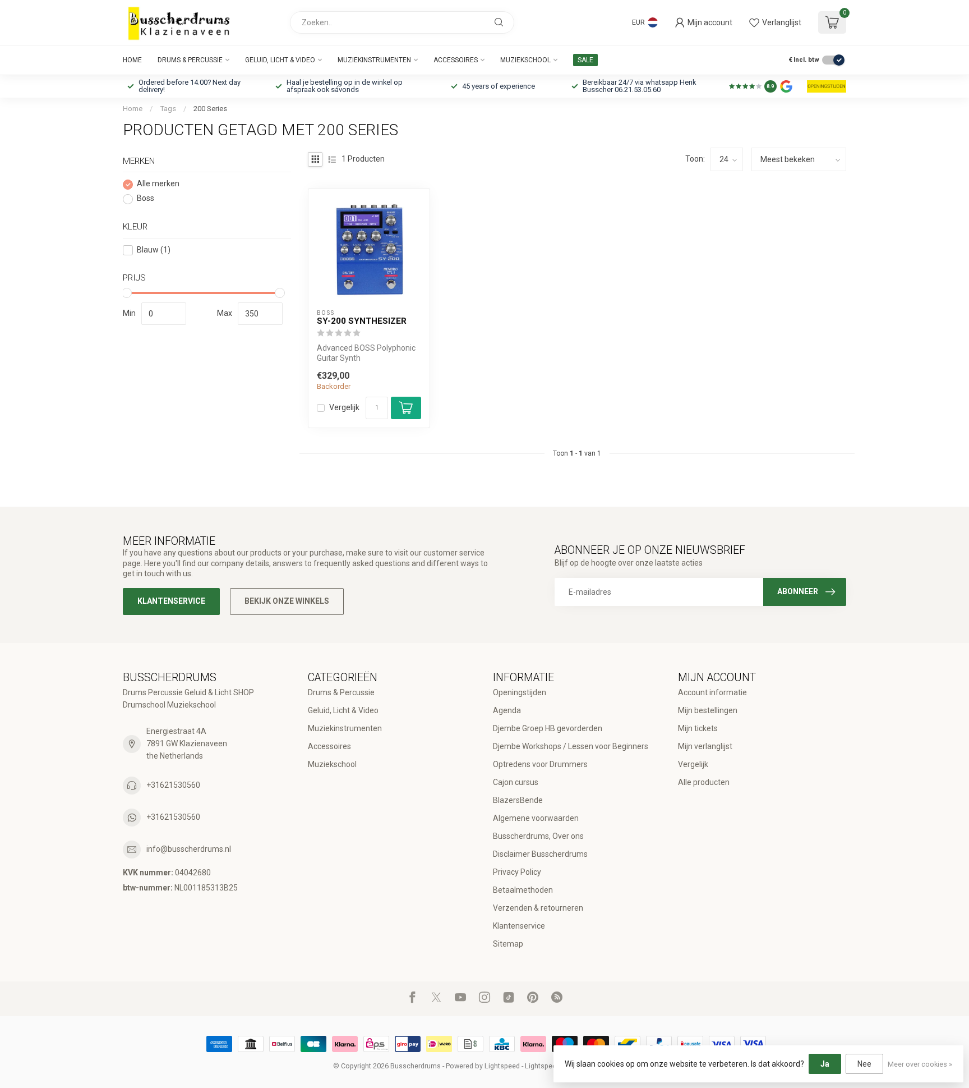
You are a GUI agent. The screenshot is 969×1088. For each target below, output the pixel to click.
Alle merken (158, 184)
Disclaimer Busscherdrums (540, 854)
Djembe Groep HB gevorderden (547, 728)
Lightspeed (502, 1066)
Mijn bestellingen (707, 710)
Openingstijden (519, 692)
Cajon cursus (515, 782)
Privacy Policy (517, 871)
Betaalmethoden (523, 889)
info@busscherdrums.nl (188, 848)
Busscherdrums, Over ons (538, 836)
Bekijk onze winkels (286, 600)
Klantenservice (171, 600)
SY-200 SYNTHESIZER (362, 321)
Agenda (507, 710)
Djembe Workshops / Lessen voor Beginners (570, 746)
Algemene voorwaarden (536, 818)
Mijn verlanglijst (705, 746)
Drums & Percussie (190, 60)
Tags (168, 108)
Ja (824, 1063)
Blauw (153, 250)
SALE (585, 60)
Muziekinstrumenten (374, 60)
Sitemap (508, 943)
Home (132, 60)
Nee (864, 1063)
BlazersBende (518, 800)
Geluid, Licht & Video (280, 60)
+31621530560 (173, 785)
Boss (145, 199)
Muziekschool (525, 60)
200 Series (210, 108)
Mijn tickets (698, 728)
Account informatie (712, 692)
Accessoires (455, 60)
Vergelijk (344, 407)
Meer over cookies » (920, 1064)
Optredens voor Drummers (540, 764)
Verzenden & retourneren (538, 907)
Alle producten (704, 782)
